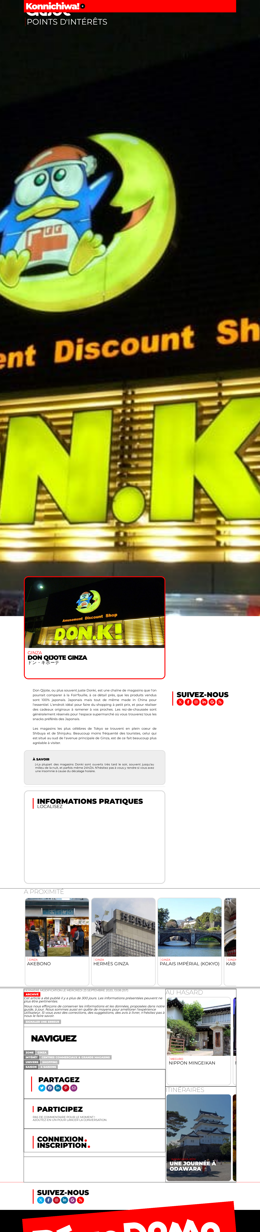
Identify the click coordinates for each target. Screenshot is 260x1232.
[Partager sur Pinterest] (65, 1088)
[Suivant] (229, 942)
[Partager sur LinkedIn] (57, 1088)
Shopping (49, 1062)
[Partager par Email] (73, 1088)
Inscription (62, 1145)
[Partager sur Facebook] (49, 1088)
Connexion (60, 1139)
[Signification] (82, 6)
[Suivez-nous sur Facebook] (189, 701)
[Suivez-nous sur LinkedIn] (205, 701)
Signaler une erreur (42, 1021)
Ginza (42, 1052)
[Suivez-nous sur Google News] (212, 701)
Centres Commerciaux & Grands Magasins (76, 1057)
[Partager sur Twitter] (41, 1088)
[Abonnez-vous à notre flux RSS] (220, 701)
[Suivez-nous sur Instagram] (197, 701)
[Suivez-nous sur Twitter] (181, 701)
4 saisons (48, 1067)
